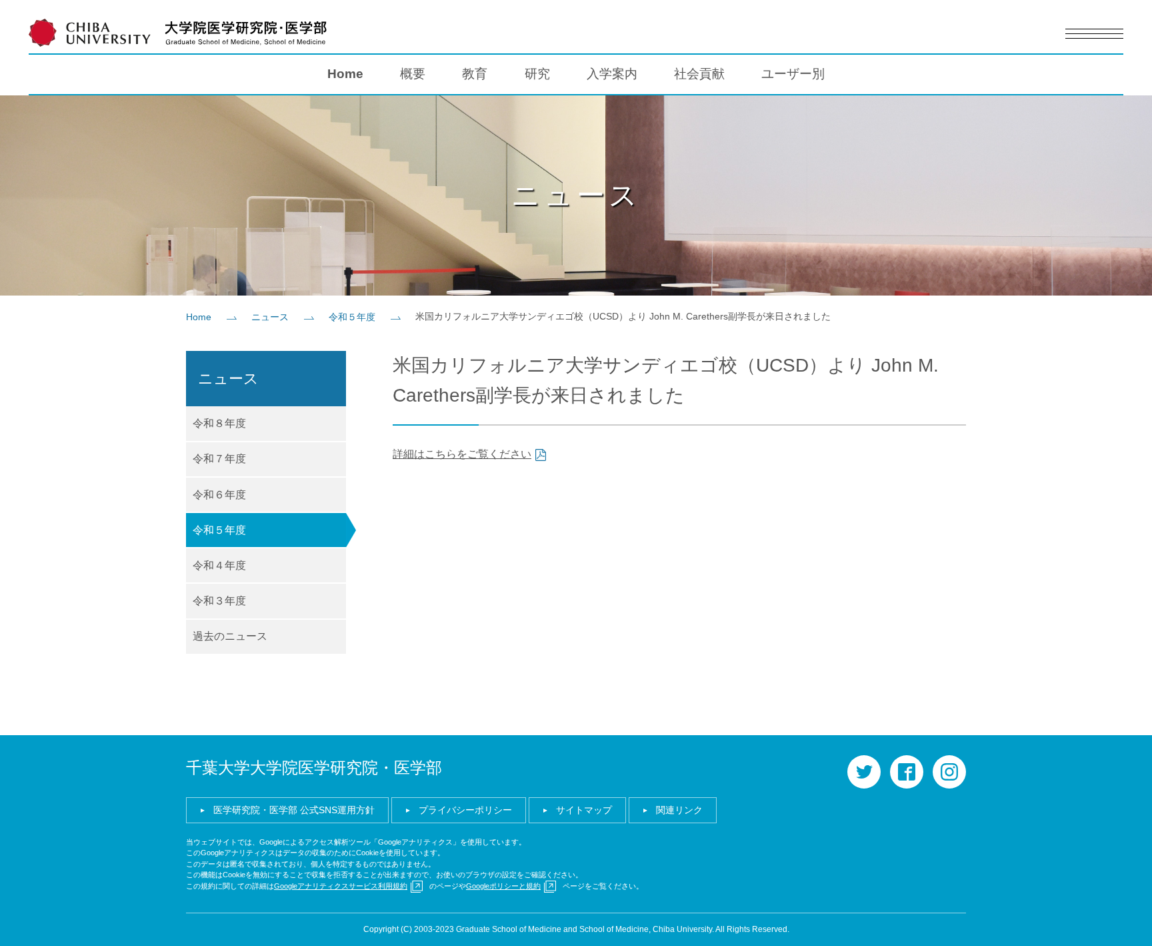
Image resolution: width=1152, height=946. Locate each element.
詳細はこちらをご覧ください (462, 454)
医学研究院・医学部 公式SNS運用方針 (294, 810)
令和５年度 (352, 317)
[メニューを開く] (1094, 34)
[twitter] (864, 772)
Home (345, 74)
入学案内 (612, 74)
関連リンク (679, 810)
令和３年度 (219, 600)
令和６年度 (219, 494)
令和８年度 (219, 423)
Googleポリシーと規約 (503, 886)
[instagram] (949, 772)
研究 (537, 74)
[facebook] (906, 772)
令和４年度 (219, 565)
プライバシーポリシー (465, 810)
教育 (474, 74)
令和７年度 (219, 458)
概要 (412, 74)
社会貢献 (699, 74)
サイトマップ (584, 810)
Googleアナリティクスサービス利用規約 (340, 886)
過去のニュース (230, 636)
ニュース (270, 317)
